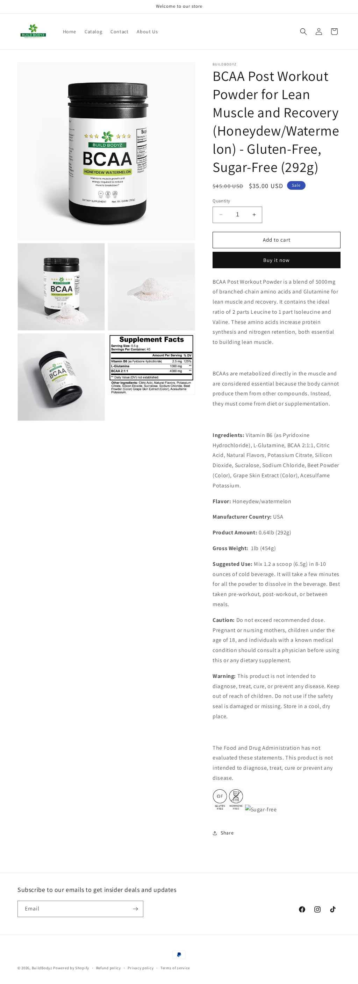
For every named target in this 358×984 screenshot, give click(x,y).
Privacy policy (140, 967)
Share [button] (227, 833)
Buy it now (276, 260)
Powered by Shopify (71, 967)
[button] (303, 31)
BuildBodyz (42, 967)
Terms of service (175, 967)
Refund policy (108, 967)
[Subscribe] (135, 909)
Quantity (221, 201)
